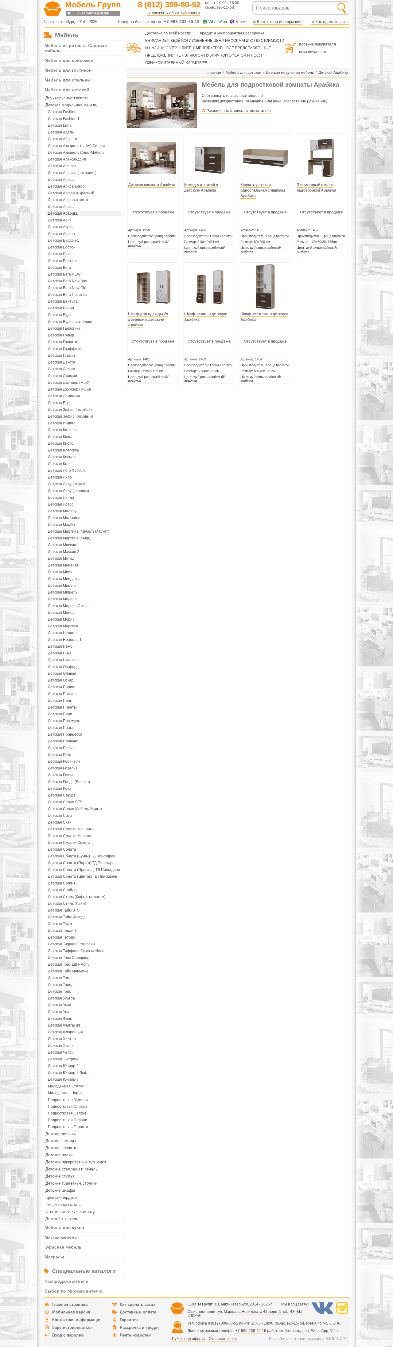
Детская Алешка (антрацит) (72, 173)
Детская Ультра (61, 998)
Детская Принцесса (65, 734)
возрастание (232, 101)
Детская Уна (58, 1012)
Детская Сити (60, 815)
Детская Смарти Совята (69, 842)
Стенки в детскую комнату (70, 1211)
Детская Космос (62, 457)
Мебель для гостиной (68, 70)
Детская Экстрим (63, 1059)
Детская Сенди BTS (65, 802)
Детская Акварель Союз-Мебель (76, 152)
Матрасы (54, 1256)
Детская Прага (60, 727)
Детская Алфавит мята (68, 200)
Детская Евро (60, 403)
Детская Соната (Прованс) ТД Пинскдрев (84, 870)
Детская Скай (60, 822)
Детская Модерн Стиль (68, 606)
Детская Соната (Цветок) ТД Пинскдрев (82, 876)
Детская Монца (61, 612)
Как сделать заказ (332, 21)
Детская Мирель (62, 585)
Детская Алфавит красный (71, 193)
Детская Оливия (62, 673)
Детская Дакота (61, 362)
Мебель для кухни (64, 1227)
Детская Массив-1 (63, 545)
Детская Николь (62, 660)
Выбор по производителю (73, 1291)
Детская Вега (59, 267)
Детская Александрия (67, 159)
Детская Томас (60, 978)
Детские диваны (60, 1133)
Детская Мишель (62, 592)
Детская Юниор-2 (63, 1066)
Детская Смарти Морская (70, 836)
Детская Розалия (63, 768)
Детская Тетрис (61, 937)
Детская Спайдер (63, 890)
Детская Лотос (60, 504)
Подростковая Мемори (68, 1100)
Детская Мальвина (64, 518)
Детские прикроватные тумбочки (75, 1162)
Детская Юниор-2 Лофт (68, 1073)
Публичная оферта (188, 1339)
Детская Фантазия (64, 1025)
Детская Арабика (63, 213)
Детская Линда (61, 497)
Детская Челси (61, 1052)
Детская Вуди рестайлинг (70, 322)
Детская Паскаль (62, 694)
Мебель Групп (93, 4)
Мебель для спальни (67, 79)
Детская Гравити (62, 342)
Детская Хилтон (62, 1039)
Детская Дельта (61, 369)
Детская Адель (61, 132)
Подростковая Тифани (67, 1120)
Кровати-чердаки (61, 1197)
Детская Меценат (63, 565)
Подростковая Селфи (67, 1113)
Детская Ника (60, 653)
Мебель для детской (67, 89)
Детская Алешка (62, 166)
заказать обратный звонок (176, 12)
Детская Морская (63, 626)
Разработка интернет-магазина (297, 1339)
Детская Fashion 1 (64, 119)
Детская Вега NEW (64, 274)
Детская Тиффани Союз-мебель (76, 951)
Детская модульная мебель (71, 105)
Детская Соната (62, 849)
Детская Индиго (62, 423)
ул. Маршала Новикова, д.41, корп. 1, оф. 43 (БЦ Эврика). (245, 1313)
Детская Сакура (62, 795)
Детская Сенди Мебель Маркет (75, 809)
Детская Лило (60, 477)
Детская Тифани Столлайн (71, 944)
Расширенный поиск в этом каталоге (239, 111)
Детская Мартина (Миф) (69, 538)
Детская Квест (60, 437)
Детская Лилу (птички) (67, 484)
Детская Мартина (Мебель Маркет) (78, 531)
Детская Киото (60, 443)
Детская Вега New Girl (67, 288)
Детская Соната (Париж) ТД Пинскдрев (82, 863)
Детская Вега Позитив (67, 294)
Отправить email (223, 1339)
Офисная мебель (63, 1247)
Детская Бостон (62, 247)
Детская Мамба (61, 525)
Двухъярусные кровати (66, 98)
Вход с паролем (68, 1335)
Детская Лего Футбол (66, 470)
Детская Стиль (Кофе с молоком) (76, 897)
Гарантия (129, 1319)
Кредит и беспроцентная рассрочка (232, 33)
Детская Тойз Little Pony (68, 964)
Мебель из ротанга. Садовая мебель (76, 48)
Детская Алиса (61, 179)
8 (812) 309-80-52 (223, 1323)
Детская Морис (61, 619)
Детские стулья (60, 1176)
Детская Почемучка (65, 721)
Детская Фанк (60, 1018)
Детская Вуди (60, 315)
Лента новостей (135, 1335)
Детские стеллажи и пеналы (71, 1169)
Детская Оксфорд (63, 667)
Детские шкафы (60, 1190)
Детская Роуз (59, 788)
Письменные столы (63, 1204)
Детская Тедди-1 (62, 930)
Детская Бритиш (62, 261)
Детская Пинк (60, 700)
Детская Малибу (62, 511)
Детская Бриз (60, 254)
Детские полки (58, 1155)
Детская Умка (59, 1005)
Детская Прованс (63, 741)
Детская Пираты (62, 707)
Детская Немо (60, 646)
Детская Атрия (61, 227)
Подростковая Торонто (68, 1127)
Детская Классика (63, 450)
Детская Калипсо (63, 430)
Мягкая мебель (61, 1237)
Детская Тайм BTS (64, 910)
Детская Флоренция (65, 1032)
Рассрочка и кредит (139, 1327)
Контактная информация (279, 21)
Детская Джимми (62, 376)
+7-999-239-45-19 (250, 1331)
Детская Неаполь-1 (65, 640)
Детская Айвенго (62, 139)
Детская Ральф (61, 748)
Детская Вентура (63, 301)
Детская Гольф (61, 335)
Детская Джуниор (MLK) (68, 382)
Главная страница (70, 1304)
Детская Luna (60, 125)
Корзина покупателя (317, 44)
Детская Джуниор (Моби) (69, 389)
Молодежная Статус (66, 1086)
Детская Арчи (60, 220)
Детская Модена (62, 599)
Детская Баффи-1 (63, 240)
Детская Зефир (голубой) (70, 409)
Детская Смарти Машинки (71, 829)
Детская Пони (60, 714)
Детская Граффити (64, 349)
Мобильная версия (71, 1312)
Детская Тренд (60, 985)
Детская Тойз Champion (68, 958)
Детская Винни (61, 308)
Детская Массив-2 (63, 552)
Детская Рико (59, 755)
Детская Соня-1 (62, 883)
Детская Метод (61, 558)
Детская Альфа (61, 207)
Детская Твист (60, 924)
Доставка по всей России (168, 33)
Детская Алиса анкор (66, 186)
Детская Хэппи (61, 1045)
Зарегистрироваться (72, 1327)
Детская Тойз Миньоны (68, 971)
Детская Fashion (62, 112)
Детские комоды (60, 1140)
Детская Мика (60, 572)
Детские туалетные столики (71, 1183)
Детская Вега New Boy (67, 281)
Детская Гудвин (61, 355)
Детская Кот (58, 464)
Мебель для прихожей (69, 60)
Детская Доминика (64, 396)
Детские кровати (60, 1148)
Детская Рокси (60, 775)
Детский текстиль (61, 1218)
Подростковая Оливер (67, 1106)
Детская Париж (61, 687)
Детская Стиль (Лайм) (67, 903)
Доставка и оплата (138, 1312)
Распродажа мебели (66, 1281)
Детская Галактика (64, 328)
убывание (254, 101)
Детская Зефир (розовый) (70, 416)
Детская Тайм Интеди (67, 917)
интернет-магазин (93, 13)
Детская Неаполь (63, 633)
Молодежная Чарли (65, 1093)
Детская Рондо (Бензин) (69, 782)
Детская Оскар (60, 680)
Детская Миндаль (63, 579)
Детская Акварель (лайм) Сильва (76, 146)
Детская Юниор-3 (63, 1079)
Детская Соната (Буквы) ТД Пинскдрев (81, 856)
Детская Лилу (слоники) (68, 491)
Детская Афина (61, 234)
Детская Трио (59, 991)
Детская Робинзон (64, 761)
